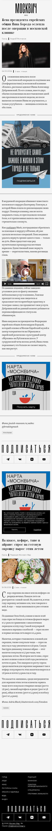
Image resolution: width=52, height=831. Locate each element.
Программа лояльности (38, 794)
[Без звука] (43, 284)
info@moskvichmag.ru (16, 826)
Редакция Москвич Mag (20, 555)
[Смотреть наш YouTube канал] (44, 459)
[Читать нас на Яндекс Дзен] (32, 459)
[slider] (24, 283)
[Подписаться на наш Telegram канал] (8, 459)
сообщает (11, 227)
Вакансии (32, 781)
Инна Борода (7, 432)
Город (4, 39)
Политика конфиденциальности (37, 785)
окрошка (6, 708)
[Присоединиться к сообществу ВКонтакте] (20, 459)
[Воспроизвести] (5, 284)
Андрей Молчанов (18, 39)
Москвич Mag (14, 823)
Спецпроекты (34, 790)
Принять (15, 529)
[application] (26, 272)
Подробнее (37, 529)
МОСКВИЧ (26, 9)
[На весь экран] (47, 284)
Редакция (32, 777)
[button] (26, 273)
